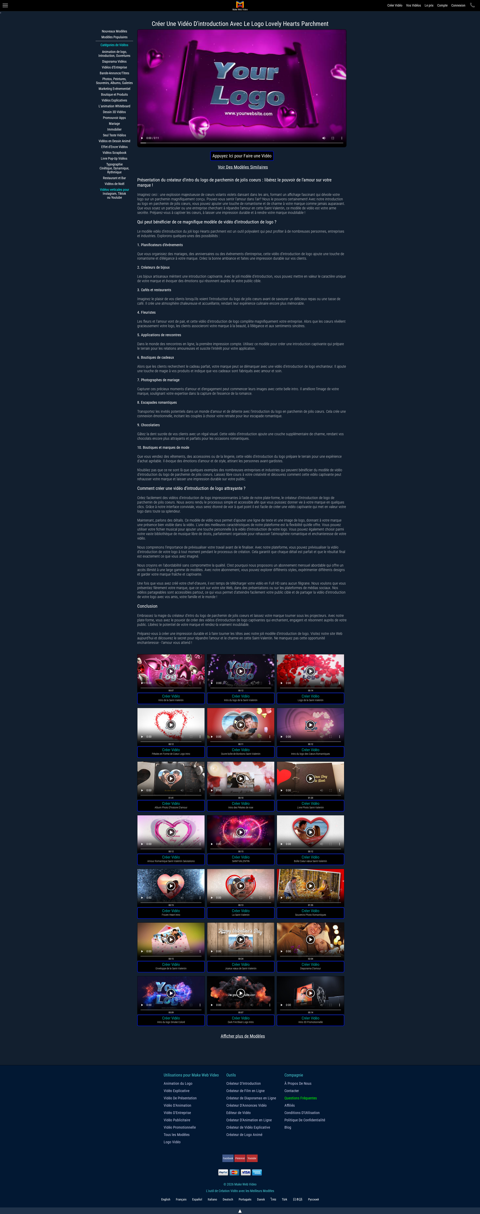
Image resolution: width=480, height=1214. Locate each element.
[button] (171, 673)
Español (197, 1199)
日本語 (297, 1199)
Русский (313, 1199)
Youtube (252, 1158)
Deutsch (228, 1199)
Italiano (212, 1199)
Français (181, 1199)
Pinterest (240, 1158)
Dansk (261, 1199)
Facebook (228, 1158)
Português (245, 1199)
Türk (284, 1199)
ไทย (273, 1199)
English (165, 1199)
